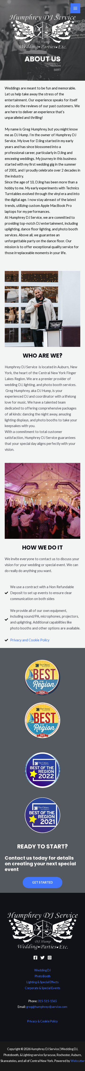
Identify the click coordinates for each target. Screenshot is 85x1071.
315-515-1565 (47, 1001)
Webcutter (78, 1061)
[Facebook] (35, 957)
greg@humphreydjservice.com (46, 1007)
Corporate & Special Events (42, 988)
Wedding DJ (42, 970)
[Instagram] (49, 957)
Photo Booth (43, 976)
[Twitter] (42, 957)
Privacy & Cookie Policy (42, 1021)
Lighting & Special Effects (42, 982)
